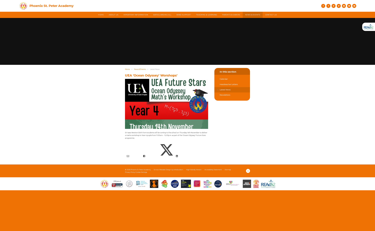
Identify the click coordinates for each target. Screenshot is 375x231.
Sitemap (228, 170)
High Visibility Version (193, 170)
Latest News (154, 69)
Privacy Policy (130, 172)
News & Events (140, 69)
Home (127, 69)
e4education (178, 170)
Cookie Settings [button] (141, 172)
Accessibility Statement (213, 170)
